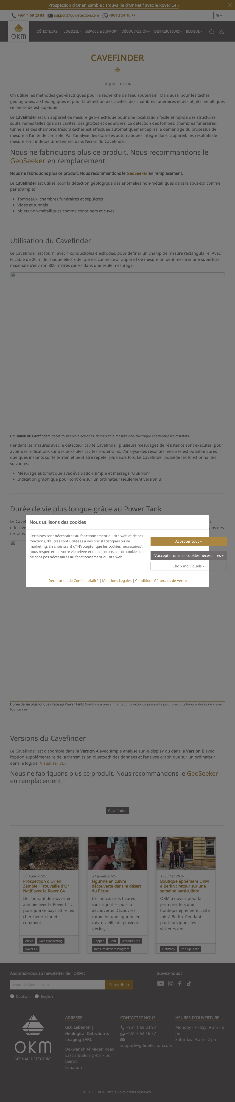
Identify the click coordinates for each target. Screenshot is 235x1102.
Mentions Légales (116, 580)
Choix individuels (187, 566)
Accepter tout (187, 541)
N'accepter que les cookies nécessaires (187, 555)
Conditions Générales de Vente (161, 580)
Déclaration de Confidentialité (73, 580)
